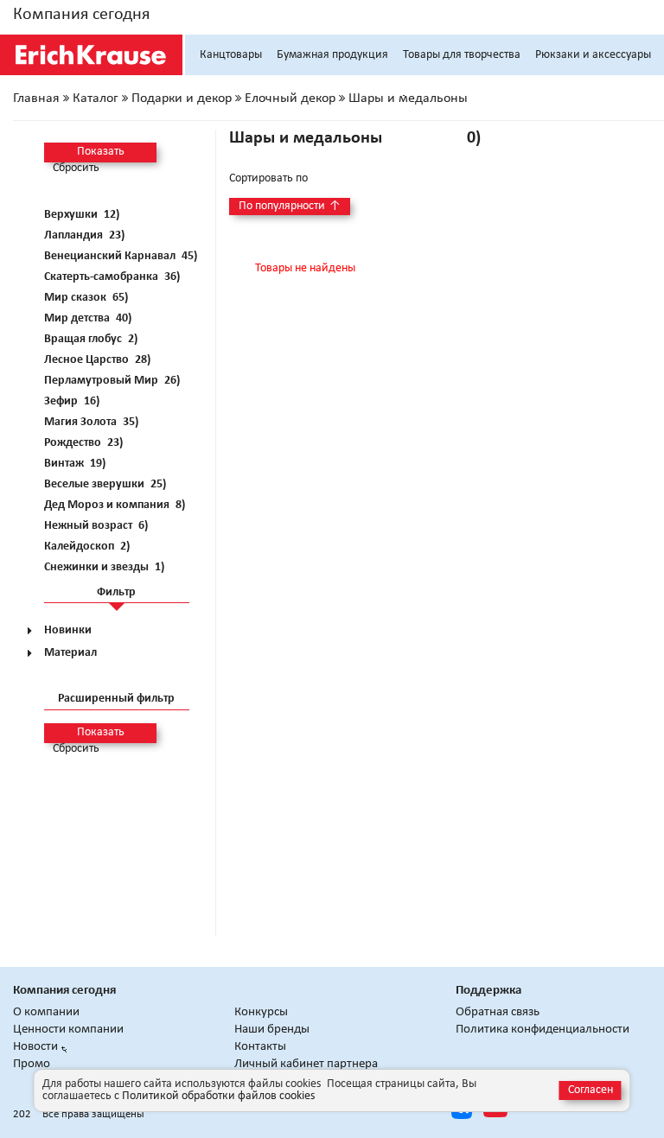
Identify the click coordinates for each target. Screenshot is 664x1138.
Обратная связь (498, 1012)
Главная (36, 98)
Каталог (95, 98)
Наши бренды (272, 1029)
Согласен (590, 1090)
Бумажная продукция (332, 54)
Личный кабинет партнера (306, 1064)
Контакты (260, 1046)
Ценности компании (68, 1029)
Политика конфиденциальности (542, 1029)
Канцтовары (231, 54)
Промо (31, 1064)
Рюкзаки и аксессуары (593, 54)
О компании (46, 1012)
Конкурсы (261, 1012)
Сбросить (76, 168)
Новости (35, 1046)
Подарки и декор (181, 98)
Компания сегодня (81, 14)
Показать (100, 151)
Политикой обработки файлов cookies (218, 1096)
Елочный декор (290, 98)
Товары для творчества (461, 54)
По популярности (290, 206)
